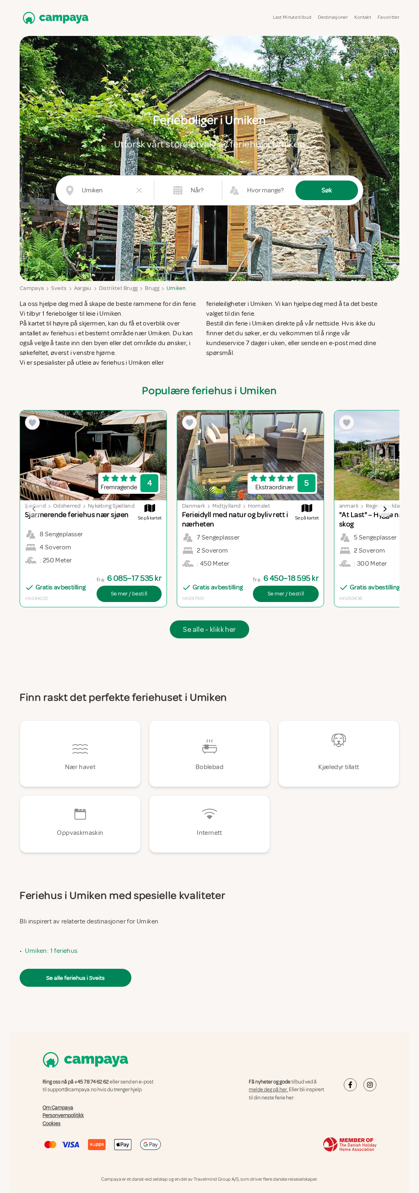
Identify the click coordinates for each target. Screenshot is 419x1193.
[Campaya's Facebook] (350, 1084)
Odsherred (67, 505)
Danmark (193, 505)
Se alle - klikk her (209, 629)
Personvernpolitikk (63, 1115)
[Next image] (384, 509)
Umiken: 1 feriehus (51, 951)
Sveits (58, 288)
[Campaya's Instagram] (369, 1084)
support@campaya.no (72, 1089)
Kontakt (362, 17)
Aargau (83, 288)
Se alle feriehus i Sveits (75, 978)
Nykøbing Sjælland (111, 505)
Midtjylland (226, 505)
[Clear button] (139, 190)
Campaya (32, 288)
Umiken (176, 288)
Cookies (52, 1123)
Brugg (152, 288)
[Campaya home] (54, 17)
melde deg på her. (268, 1089)
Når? (197, 190)
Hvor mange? (265, 190)
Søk (327, 190)
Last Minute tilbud (292, 17)
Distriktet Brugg (118, 288)
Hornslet (259, 505)
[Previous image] (34, 509)
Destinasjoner (333, 17)
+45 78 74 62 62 (91, 1082)
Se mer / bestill (129, 593)
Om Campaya (58, 1107)
